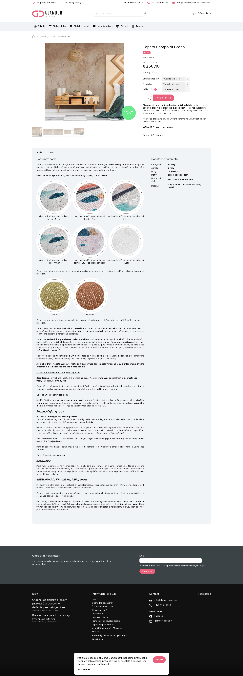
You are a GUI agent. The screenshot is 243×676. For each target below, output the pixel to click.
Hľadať (147, 16)
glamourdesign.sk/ (163, 621)
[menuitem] (39, 26)
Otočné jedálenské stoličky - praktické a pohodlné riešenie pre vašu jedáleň (50, 604)
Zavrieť (164, 145)
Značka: (148, 57)
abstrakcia (173, 180)
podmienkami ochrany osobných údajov (186, 566)
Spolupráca (97, 639)
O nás (94, 599)
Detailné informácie (152, 135)
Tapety (171, 165)
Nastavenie (83, 669)
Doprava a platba (100, 618)
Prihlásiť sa (147, 571)
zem (186, 175)
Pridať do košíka (163, 98)
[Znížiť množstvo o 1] (150, 99)
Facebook (159, 616)
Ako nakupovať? (99, 610)
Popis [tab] (39, 153)
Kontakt (95, 632)
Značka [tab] (51, 153)
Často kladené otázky (102, 607)
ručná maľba (186, 180)
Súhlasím (159, 660)
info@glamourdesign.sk (165, 600)
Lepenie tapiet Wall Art (103, 625)
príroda (178, 175)
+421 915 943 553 (162, 605)
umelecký (173, 172)
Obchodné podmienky (102, 603)
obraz (171, 175)
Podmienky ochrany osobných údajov (110, 636)
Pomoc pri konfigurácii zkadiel (106, 621)
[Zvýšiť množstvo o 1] (150, 96)
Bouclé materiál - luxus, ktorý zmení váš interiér (51, 617)
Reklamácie (97, 614)
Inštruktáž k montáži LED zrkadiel (108, 628)
